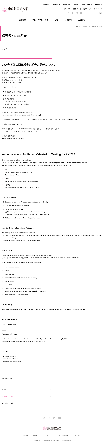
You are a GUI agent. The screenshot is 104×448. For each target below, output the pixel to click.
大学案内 (22, 20)
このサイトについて (48, 435)
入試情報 (81, 20)
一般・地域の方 (87, 4)
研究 (56, 20)
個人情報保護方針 (64, 435)
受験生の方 (47, 4)
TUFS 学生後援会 (7, 403)
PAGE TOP (100, 445)
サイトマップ (98, 9)
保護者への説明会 (7, 396)
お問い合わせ (77, 9)
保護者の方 (66, 4)
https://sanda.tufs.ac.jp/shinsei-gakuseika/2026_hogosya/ (20, 115)
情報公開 (25, 435)
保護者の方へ (86, 26)
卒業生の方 (76, 4)
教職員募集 (35, 435)
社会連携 (68, 20)
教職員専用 (98, 4)
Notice (4, 389)
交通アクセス (87, 9)
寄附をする (67, 9)
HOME (78, 26)
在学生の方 (56, 4)
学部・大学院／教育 (40, 20)
